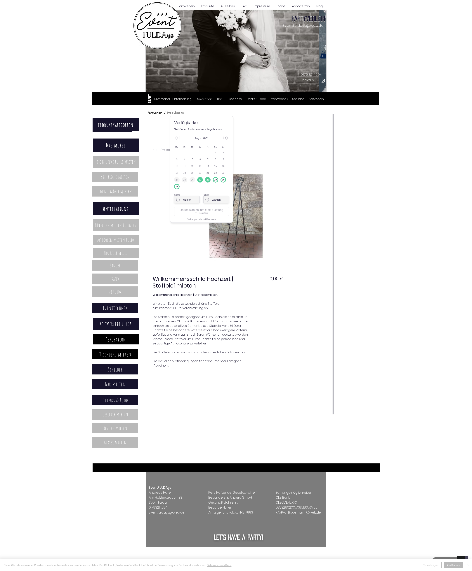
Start (156, 150)
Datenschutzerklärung (219, 565)
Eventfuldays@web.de (303, 25)
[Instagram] (322, 80)
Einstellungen (430, 565)
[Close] (467, 565)
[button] (236, 51)
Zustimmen (453, 565)
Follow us (307, 80)
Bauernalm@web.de (304, 512)
